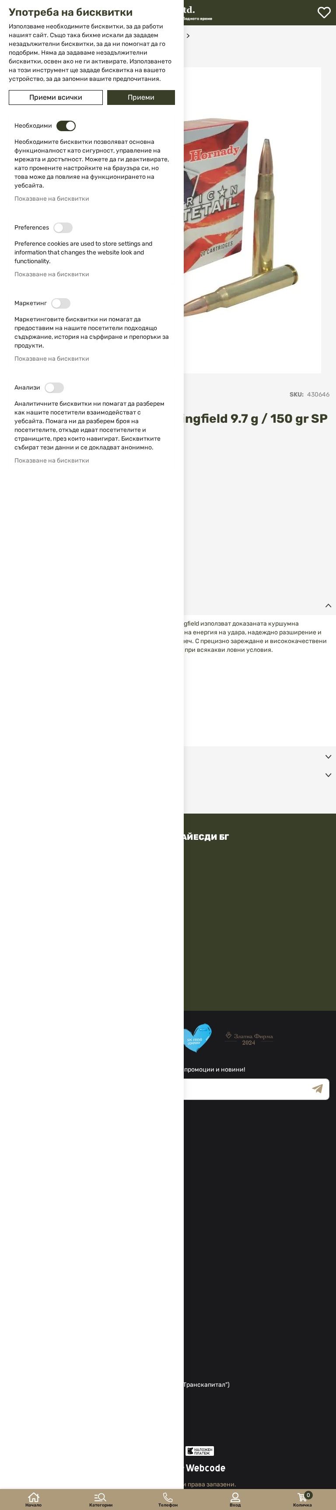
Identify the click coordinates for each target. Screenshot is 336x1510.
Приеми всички (55, 97)
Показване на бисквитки (51, 198)
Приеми (141, 97)
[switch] (66, 126)
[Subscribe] (320, 1089)
